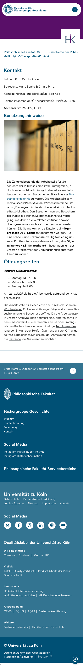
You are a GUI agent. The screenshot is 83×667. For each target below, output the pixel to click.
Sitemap (33, 503)
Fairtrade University (16, 627)
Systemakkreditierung (52, 611)
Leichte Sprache (14, 503)
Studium (9, 418)
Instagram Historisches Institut (23, 456)
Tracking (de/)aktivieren (19, 656)
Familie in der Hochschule (48, 627)
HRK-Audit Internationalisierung (23, 591)
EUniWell (24, 555)
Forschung (10, 427)
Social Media (15, 444)
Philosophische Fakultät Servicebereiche (40, 468)
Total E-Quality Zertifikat (19, 571)
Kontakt (8, 431)
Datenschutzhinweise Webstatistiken (27, 652)
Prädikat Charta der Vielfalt (54, 571)
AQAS (31, 611)
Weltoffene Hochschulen (19, 595)
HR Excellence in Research (55, 595)
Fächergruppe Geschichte (30, 10)
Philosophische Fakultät (20, 52)
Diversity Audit (13, 575)
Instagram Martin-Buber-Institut (24, 451)
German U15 (41, 555)
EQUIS (20, 611)
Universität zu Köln (29, 8)
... (45, 52)
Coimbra (9, 555)
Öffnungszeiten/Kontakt (33, 56)
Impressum (49, 503)
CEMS (8, 611)
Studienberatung (14, 423)
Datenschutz (11, 499)
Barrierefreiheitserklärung (39, 499)
